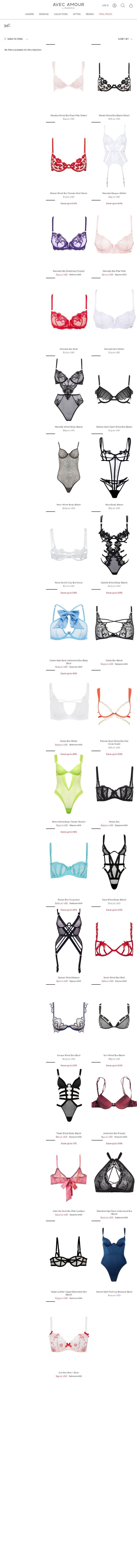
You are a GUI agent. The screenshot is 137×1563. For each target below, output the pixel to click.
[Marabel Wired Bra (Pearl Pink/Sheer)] (69, 78)
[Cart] (131, 5)
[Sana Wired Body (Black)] (114, 863)
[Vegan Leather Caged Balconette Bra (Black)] (69, 1255)
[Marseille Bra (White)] (114, 312)
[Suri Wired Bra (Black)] (114, 1018)
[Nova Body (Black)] (114, 468)
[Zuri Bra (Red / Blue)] (69, 1335)
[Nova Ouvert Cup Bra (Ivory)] (69, 545)
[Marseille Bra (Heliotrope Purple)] (69, 234)
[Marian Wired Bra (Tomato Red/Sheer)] (69, 156)
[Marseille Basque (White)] (114, 156)
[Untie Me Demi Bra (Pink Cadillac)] (69, 1174)
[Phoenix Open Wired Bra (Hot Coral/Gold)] (114, 704)
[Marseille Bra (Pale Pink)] (114, 234)
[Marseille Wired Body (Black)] (69, 390)
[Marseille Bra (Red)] (69, 312)
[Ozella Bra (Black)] (114, 623)
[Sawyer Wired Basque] (69, 941)
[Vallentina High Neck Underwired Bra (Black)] (114, 1174)
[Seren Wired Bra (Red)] (114, 941)
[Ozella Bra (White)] (69, 704)
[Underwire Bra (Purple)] (114, 1096)
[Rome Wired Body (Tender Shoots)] (69, 785)
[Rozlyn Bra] (114, 785)
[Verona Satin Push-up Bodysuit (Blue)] (114, 1255)
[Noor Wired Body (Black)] (69, 468)
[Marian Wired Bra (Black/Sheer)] (114, 78)
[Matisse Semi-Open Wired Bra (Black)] (114, 390)
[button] (29, 14)
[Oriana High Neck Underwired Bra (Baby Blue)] (69, 623)
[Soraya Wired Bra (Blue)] (69, 1018)
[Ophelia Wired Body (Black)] (114, 545)
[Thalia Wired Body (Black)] (69, 1096)
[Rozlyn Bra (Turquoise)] (69, 863)
